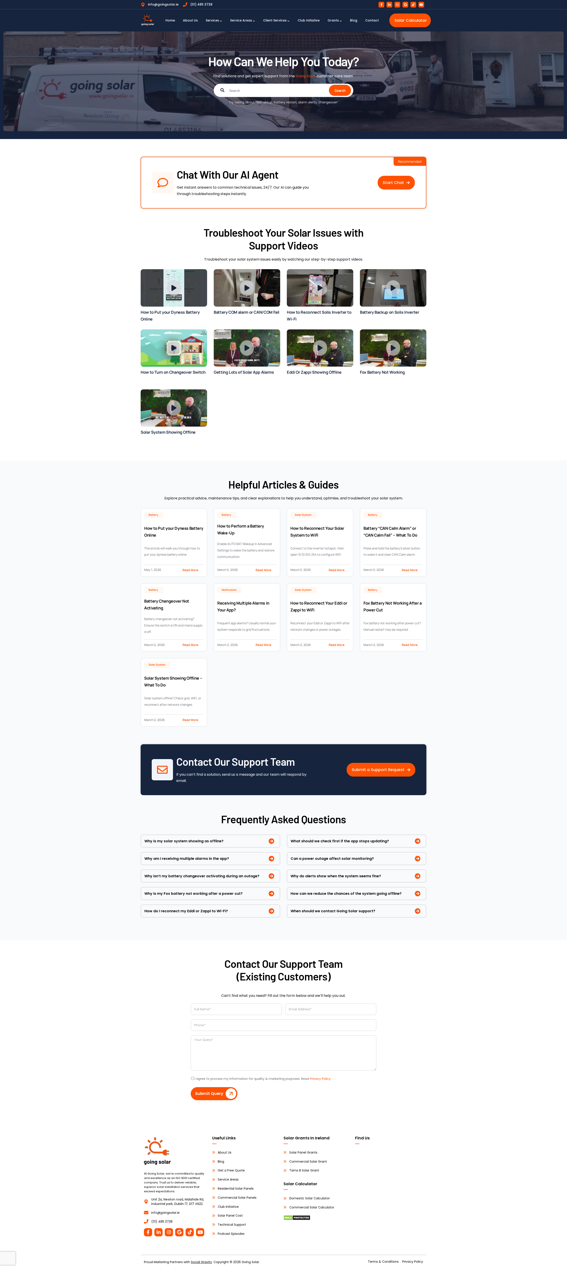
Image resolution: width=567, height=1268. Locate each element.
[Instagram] (397, 5)
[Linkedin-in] (389, 5)
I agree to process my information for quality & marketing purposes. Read (263, 1079)
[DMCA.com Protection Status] (297, 1218)
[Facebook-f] (381, 5)
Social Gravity (201, 1262)
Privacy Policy (320, 1079)
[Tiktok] (413, 5)
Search (340, 90)
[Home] (148, 20)
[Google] (405, 5)
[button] (396, 182)
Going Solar (306, 76)
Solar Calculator (300, 1184)
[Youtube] (421, 5)
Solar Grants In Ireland (307, 1138)
